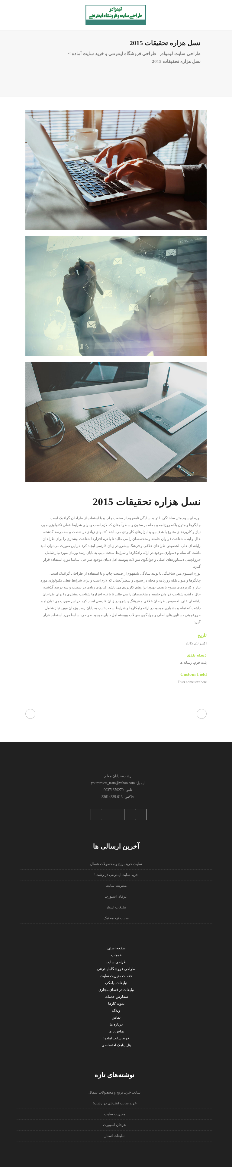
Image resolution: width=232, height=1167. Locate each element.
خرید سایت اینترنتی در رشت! (116, 875)
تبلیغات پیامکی (116, 983)
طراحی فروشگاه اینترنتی (116, 969)
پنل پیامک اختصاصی (116, 1045)
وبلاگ (116, 1010)
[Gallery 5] (116, 296)
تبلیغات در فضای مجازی (116, 990)
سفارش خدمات (116, 997)
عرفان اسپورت (116, 896)
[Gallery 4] (116, 170)
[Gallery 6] (116, 422)
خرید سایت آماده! (116, 1038)
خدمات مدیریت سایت (116, 976)
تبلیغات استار (116, 907)
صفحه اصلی (116, 948)
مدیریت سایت (116, 885)
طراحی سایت (116, 962)
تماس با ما (116, 1031)
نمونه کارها (116, 1003)
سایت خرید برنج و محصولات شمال (116, 864)
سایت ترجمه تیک (116, 918)
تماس (116, 1017)
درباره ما (116, 1024)
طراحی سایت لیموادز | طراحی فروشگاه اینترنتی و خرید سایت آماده (136, 53)
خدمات (116, 955)
